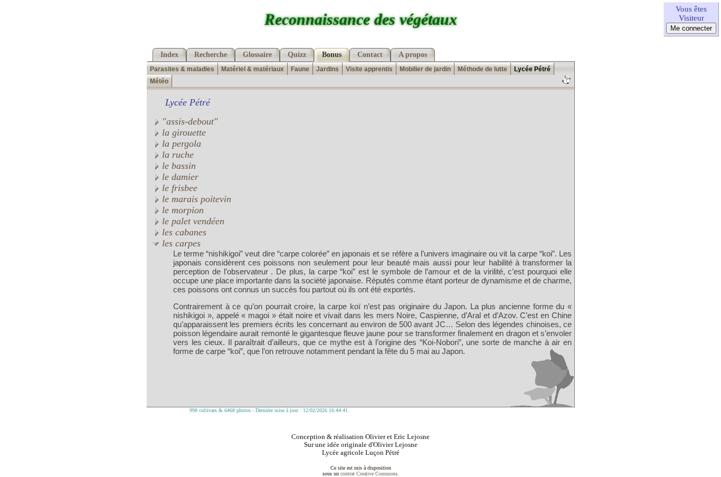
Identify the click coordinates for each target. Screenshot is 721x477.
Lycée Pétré (532, 69)
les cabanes (182, 232)
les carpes (180, 243)
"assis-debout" (188, 121)
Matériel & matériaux (252, 69)
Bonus (331, 55)
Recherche (210, 55)
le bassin (177, 165)
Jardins (327, 69)
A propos (413, 55)
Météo (159, 81)
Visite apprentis (369, 69)
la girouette (182, 132)
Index (169, 55)
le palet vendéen (191, 221)
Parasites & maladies (182, 69)
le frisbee (178, 188)
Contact (370, 55)
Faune (300, 69)
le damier (178, 176)
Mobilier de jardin (425, 69)
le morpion (181, 210)
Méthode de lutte (482, 69)
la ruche (176, 154)
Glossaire (257, 55)
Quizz (297, 55)
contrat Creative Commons (368, 473)
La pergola (180, 143)
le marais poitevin (195, 199)
